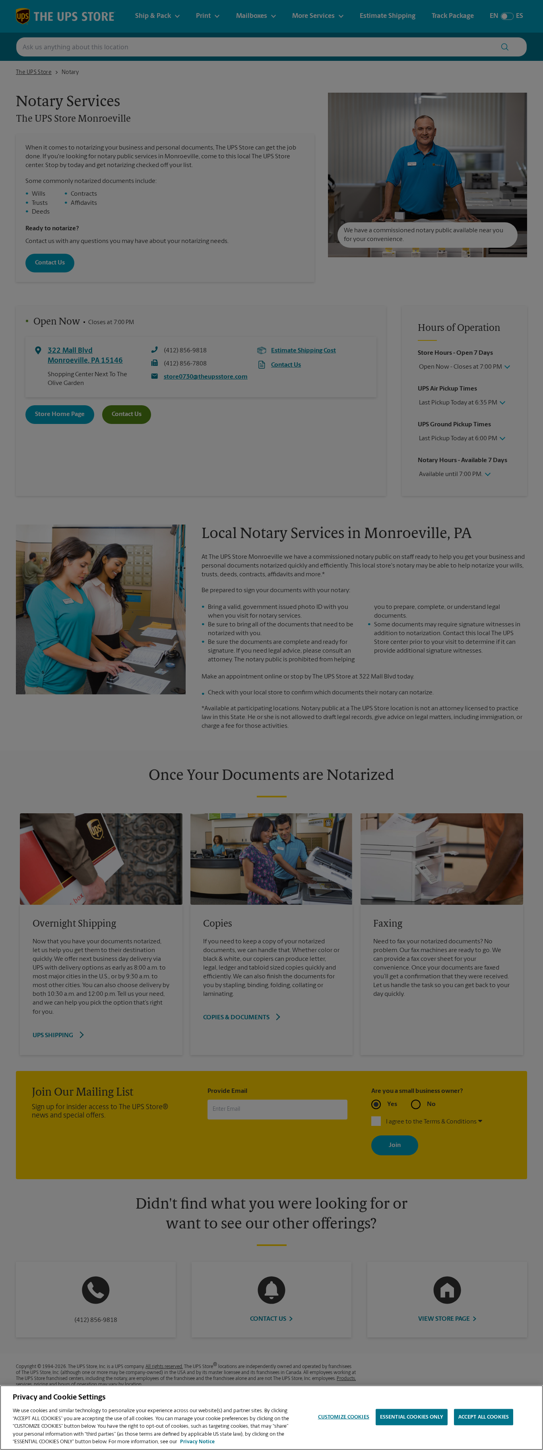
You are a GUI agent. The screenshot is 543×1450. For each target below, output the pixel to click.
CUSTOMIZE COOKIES (343, 1416)
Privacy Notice (197, 1441)
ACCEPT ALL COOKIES (483, 1416)
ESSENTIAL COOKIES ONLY (411, 1416)
